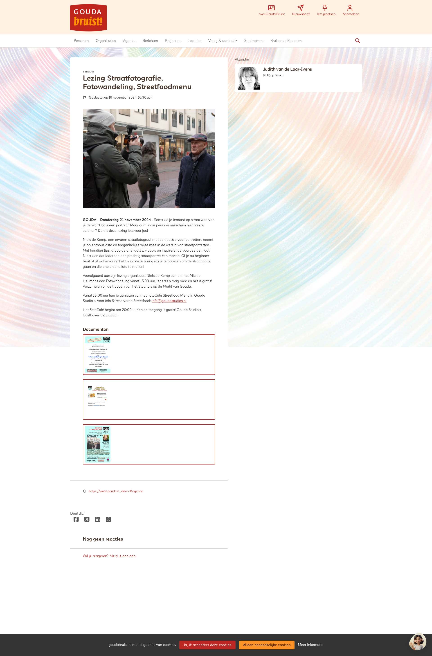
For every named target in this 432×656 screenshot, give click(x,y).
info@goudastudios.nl (169, 301)
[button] (81, 40)
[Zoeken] (357, 40)
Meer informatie (310, 644)
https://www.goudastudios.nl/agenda (116, 491)
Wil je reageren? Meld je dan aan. (109, 556)
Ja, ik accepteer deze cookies (207, 645)
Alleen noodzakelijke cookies (266, 645)
